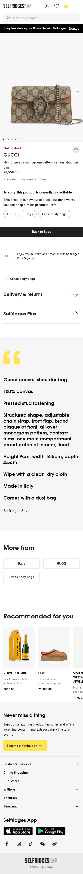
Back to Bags (41, 232)
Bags (21, 563)
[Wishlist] (56, 6)
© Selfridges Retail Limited (41, 867)
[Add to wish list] (76, 149)
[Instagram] (18, 846)
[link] (18, 681)
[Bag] (66, 6)
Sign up (74, 28)
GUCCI (11, 155)
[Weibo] (54, 846)
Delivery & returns (23, 294)
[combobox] (45, 17)
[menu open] (75, 6)
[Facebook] (6, 846)
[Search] (8, 18)
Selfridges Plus (19, 314)
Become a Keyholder (21, 746)
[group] (41, 664)
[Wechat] (42, 846)
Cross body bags (22, 279)
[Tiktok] (30, 846)
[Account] (47, 6)
